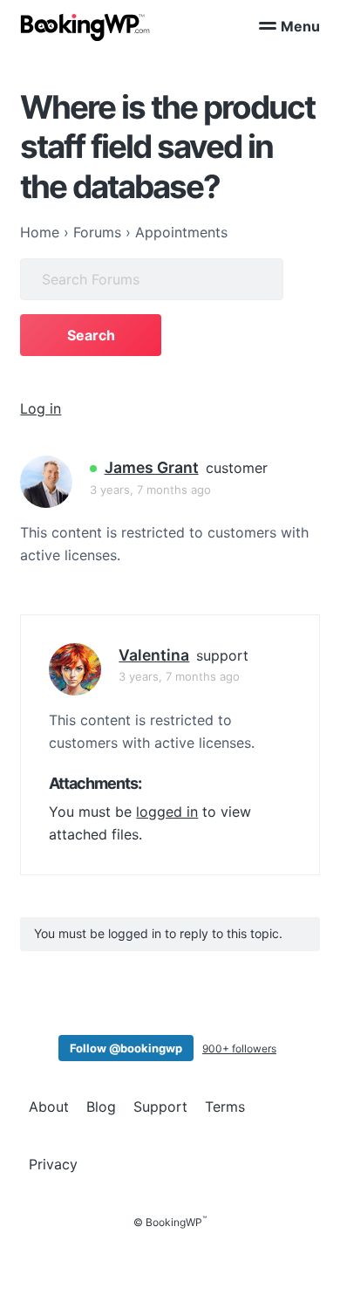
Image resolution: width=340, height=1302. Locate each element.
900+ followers (239, 1048)
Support (160, 1106)
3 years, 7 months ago (150, 490)
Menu (300, 26)
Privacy (53, 1164)
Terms (225, 1106)
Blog (101, 1106)
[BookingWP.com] (85, 27)
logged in (167, 811)
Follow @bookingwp (126, 1048)
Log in (40, 408)
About (49, 1106)
